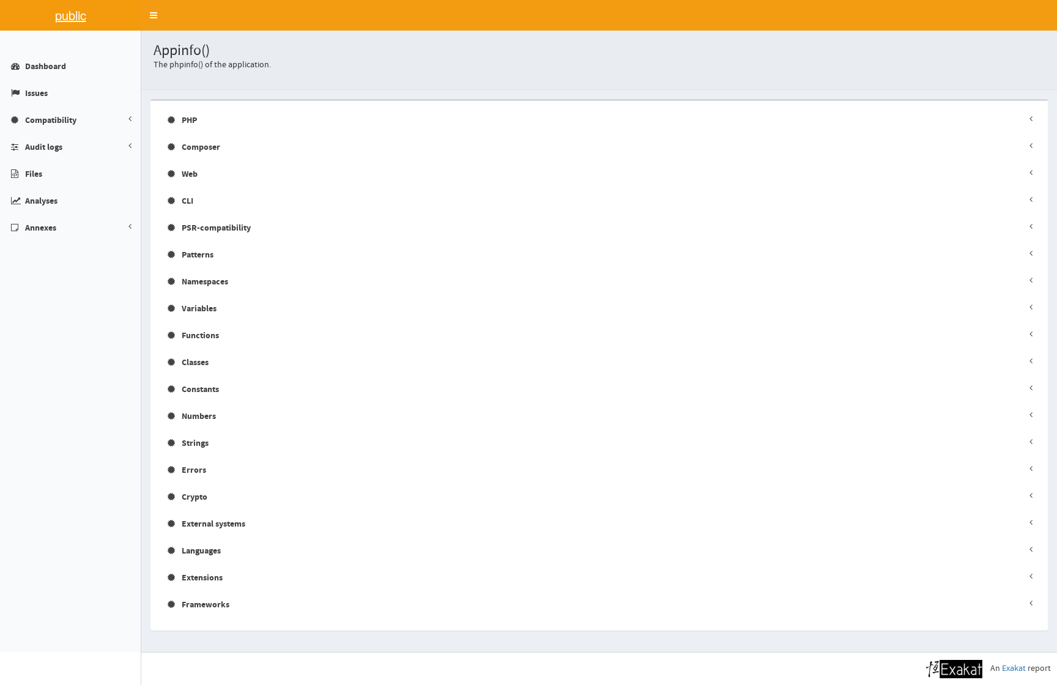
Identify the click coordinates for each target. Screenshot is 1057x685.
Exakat (1014, 668)
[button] (153, 15)
